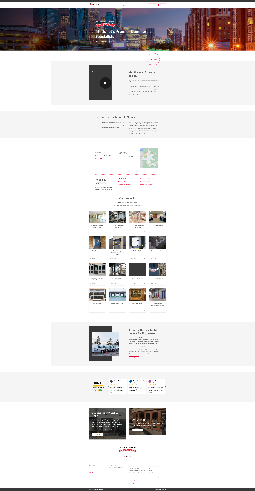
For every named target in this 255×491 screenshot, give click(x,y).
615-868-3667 (98, 158)
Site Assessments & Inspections (147, 178)
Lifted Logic (164, 489)
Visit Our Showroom (153, 463)
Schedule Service (152, 5)
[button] (165, 387)
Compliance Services (145, 181)
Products (113, 5)
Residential (141, 5)
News (150, 468)
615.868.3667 (162, 1)
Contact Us (138, 430)
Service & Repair (121, 5)
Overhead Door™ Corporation (155, 477)
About (135, 5)
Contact (151, 472)
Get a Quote (162, 5)
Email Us (91, 472)
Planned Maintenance (123, 181)
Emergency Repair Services (124, 184)
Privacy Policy (152, 474)
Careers (151, 470)
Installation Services (122, 178)
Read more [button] (112, 392)
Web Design (157, 489)
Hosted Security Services (146, 184)
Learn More (134, 357)
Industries (129, 5)
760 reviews (100, 387)
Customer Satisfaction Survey (155, 466)
